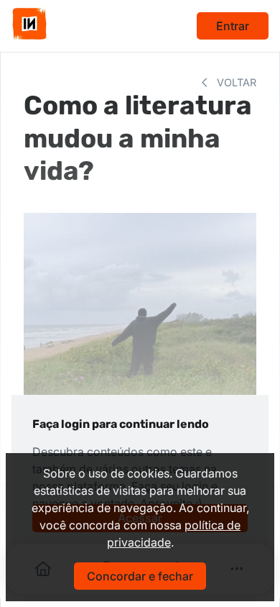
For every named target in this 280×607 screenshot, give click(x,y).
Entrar (232, 26)
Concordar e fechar (140, 576)
